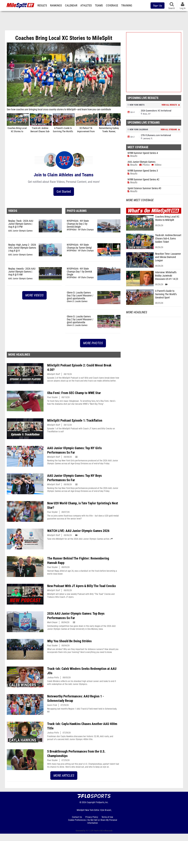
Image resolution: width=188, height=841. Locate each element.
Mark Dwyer (52, 622)
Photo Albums (77, 211)
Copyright (91, 802)
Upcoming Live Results (143, 98)
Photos (146, 164)
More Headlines (19, 354)
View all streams (169, 129)
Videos (12, 211)
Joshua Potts (53, 677)
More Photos (93, 343)
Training (126, 5)
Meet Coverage (138, 147)
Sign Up (157, 5)
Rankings (56, 5)
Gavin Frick (52, 705)
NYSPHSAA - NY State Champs (80, 229)
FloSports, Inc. (102, 802)
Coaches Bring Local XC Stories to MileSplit (167, 218)
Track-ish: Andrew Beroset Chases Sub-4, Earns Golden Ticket (168, 238)
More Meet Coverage (140, 200)
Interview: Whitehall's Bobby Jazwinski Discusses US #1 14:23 (166, 276)
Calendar (71, 5)
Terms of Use (107, 817)
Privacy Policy (91, 817)
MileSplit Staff (53, 374)
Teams (99, 5)
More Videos (34, 295)
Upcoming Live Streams (144, 122)
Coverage (112, 5)
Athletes (86, 5)
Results (42, 5)
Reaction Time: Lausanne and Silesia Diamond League (168, 257)
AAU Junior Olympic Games (20, 230)
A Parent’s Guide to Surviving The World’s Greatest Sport (166, 294)
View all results (170, 105)
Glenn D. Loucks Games (77, 301)
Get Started (64, 191)
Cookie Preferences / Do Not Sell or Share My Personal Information (92, 821)
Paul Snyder (52, 397)
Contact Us (77, 817)
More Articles (63, 775)
